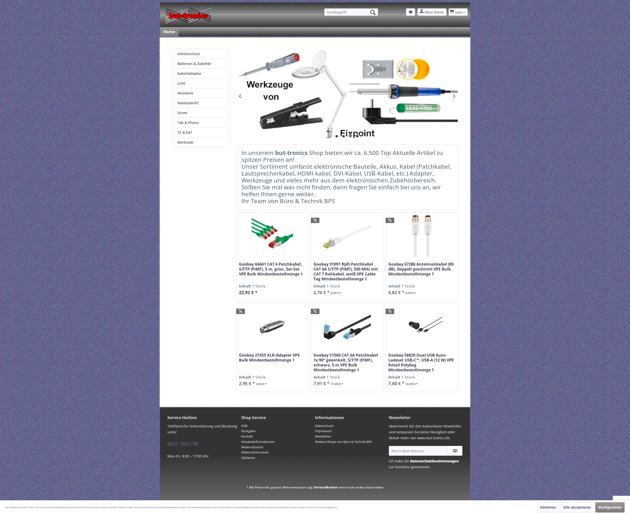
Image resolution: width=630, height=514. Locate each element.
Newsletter (323, 436)
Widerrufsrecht (252, 447)
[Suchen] (373, 12)
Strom (182, 112)
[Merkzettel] (410, 12)
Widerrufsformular (255, 452)
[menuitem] (351, 12)
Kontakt (247, 436)
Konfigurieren (610, 507)
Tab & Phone (188, 122)
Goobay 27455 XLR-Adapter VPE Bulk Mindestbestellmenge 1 (269, 358)
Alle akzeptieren (577, 507)
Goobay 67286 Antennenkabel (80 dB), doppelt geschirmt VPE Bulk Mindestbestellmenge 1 (421, 269)
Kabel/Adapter (189, 73)
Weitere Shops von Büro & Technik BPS (343, 441)
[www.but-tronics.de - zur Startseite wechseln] (188, 15)
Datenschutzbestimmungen (434, 461)
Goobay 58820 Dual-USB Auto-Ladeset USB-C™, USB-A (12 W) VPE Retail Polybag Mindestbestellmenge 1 (421, 362)
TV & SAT (184, 132)
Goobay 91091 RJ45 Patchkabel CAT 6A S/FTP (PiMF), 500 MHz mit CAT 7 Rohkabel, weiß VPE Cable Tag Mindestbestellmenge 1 (346, 271)
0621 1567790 (182, 444)
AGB (244, 425)
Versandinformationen (258, 441)
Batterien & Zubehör (194, 63)
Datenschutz (324, 425)
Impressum (323, 431)
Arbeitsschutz (188, 53)
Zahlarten (248, 457)
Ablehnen (548, 507)
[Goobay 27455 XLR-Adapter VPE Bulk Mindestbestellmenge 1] (272, 327)
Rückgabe (248, 431)
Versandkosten (326, 487)
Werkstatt (185, 142)
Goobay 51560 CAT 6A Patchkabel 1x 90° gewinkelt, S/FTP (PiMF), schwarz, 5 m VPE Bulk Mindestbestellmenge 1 (346, 362)
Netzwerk (185, 93)
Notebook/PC (188, 103)
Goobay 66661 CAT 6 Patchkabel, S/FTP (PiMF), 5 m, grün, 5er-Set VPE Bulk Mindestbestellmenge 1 (271, 269)
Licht (181, 83)
